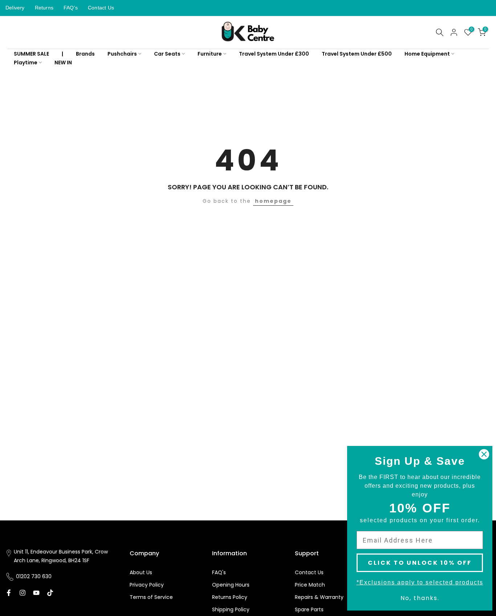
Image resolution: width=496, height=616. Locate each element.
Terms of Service (151, 597)
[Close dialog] (484, 454)
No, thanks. (420, 598)
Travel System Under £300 (274, 53)
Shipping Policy (230, 609)
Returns (44, 8)
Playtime (25, 62)
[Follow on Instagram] (22, 592)
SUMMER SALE (31, 53)
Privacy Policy (147, 584)
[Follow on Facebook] (8, 592)
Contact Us (101, 8)
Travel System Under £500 (357, 53)
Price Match (310, 584)
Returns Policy (229, 597)
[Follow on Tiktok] (50, 592)
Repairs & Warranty (319, 597)
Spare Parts (309, 609)
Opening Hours (230, 584)
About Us (141, 572)
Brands (85, 53)
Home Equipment (427, 53)
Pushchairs (122, 53)
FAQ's (71, 8)
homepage (273, 201)
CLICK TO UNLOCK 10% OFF (420, 563)
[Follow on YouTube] (36, 592)
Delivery (15, 8)
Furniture (210, 53)
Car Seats (167, 53)
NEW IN (63, 62)
